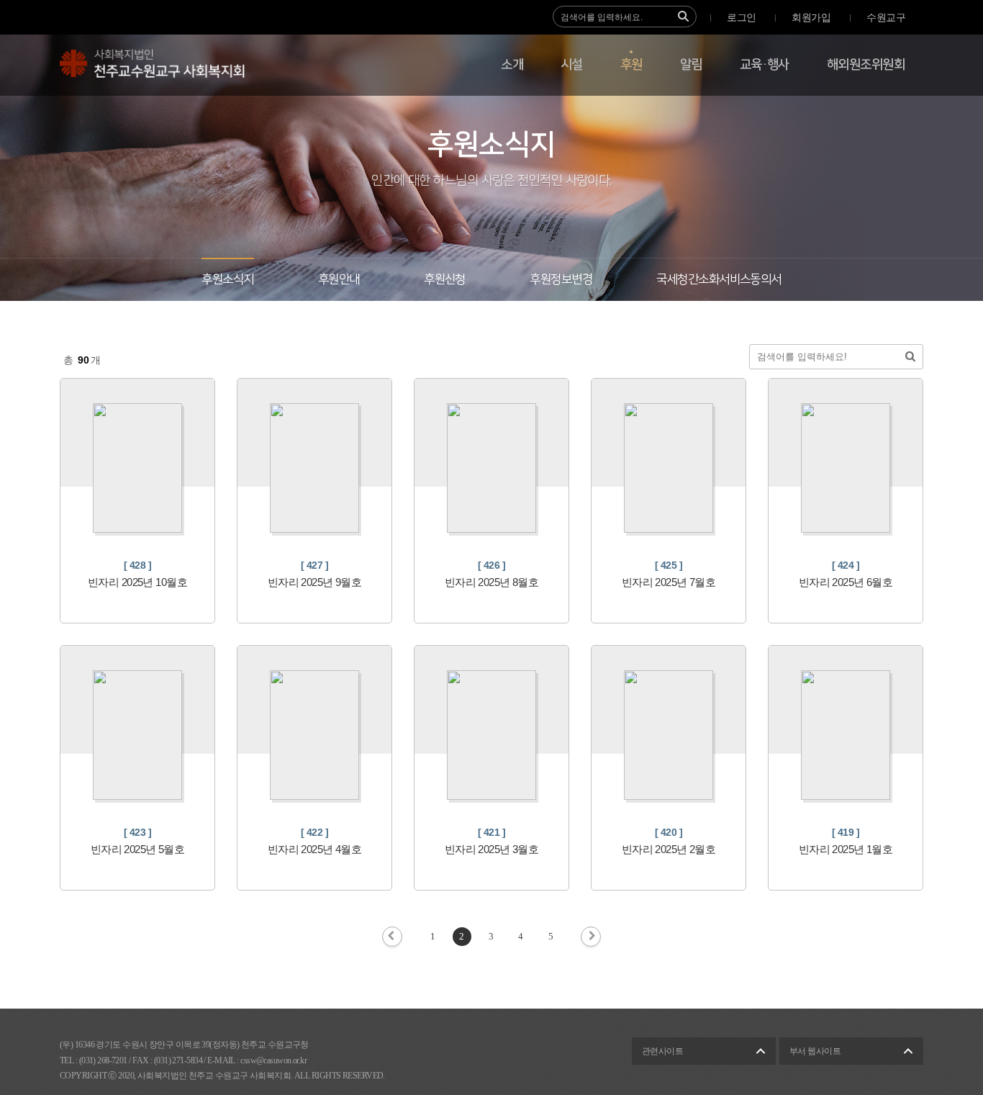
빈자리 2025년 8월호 (492, 582)
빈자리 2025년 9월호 (315, 582)
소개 (512, 65)
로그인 (741, 17)
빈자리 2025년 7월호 (669, 582)
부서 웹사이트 (815, 1051)
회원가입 (811, 17)
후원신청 (445, 279)
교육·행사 (764, 65)
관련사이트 (662, 1051)
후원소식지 (227, 279)
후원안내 (339, 279)
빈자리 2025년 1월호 (846, 849)
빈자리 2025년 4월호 (315, 849)
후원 (631, 65)
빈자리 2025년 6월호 (846, 582)
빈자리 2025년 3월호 (492, 849)
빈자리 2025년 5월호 (138, 849)
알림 (691, 65)
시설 (572, 65)
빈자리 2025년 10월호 (137, 582)
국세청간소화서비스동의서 (718, 279)
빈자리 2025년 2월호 (669, 849)
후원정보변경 (561, 279)
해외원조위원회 (866, 65)
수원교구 (885, 17)
